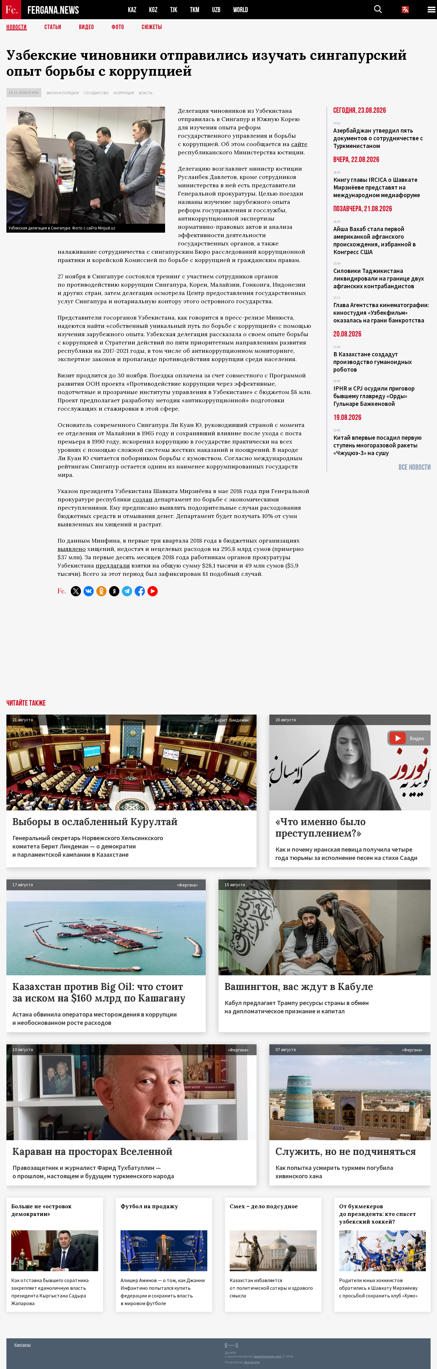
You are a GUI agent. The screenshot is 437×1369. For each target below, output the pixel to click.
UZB (216, 10)
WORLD (240, 10)
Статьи (52, 27)
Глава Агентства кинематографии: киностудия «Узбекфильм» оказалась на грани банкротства (381, 312)
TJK (173, 10)
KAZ (132, 10)
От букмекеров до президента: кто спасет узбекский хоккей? (377, 1214)
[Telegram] (127, 591)
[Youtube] (152, 591)
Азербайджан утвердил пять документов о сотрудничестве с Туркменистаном (378, 138)
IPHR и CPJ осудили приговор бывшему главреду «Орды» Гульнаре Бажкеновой (374, 395)
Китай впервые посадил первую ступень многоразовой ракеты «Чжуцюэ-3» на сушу (377, 445)
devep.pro (252, 1362)
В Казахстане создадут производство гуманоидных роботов (372, 361)
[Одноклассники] (101, 591)
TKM (194, 10)
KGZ (153, 10)
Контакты (22, 1344)
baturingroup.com (268, 1356)
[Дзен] (114, 591)
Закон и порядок (62, 92)
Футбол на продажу (149, 1206)
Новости (16, 27)
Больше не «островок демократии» (41, 1210)
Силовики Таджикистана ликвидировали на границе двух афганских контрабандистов (378, 278)
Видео (86, 27)
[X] (76, 591)
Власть (145, 92)
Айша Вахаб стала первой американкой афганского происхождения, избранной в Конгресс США (374, 240)
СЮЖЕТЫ (152, 27)
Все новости (415, 467)
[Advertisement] (218, 651)
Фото (118, 27)
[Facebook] (140, 591)
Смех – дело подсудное (264, 1206)
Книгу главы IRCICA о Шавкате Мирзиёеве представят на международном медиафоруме (376, 187)
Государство (96, 92)
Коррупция (124, 92)
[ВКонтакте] (88, 591)
